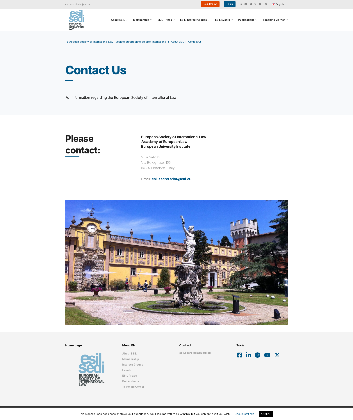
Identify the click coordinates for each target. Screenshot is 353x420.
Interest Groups (132, 364)
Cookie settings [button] (244, 414)
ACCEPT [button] (266, 413)
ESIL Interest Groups (193, 19)
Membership (141, 19)
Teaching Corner (274, 19)
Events (126, 370)
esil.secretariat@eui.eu (77, 4)
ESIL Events (222, 19)
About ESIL (118, 19)
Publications (246, 19)
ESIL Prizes (165, 19)
